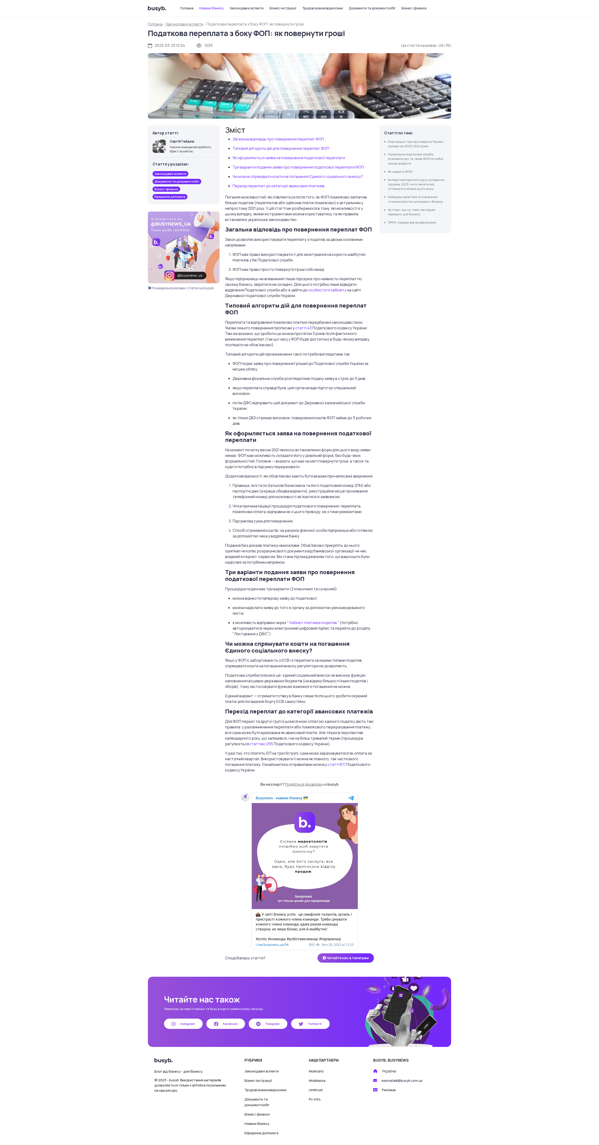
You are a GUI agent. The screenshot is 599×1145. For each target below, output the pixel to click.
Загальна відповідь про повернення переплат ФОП (278, 139)
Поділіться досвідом (303, 784)
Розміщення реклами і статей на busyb (182, 288)
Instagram (187, 1024)
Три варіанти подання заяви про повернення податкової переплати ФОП (298, 167)
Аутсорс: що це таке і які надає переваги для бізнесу (411, 212)
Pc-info (315, 1099)
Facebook (229, 1024)
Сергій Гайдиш (182, 141)
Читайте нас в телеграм (347, 958)
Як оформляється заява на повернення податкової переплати (289, 157)
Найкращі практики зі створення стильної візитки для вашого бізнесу (415, 199)
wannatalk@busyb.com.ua (401, 1080)
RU (448, 45)
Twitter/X (314, 1024)
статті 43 (303, 327)
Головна (187, 8)
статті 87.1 (337, 764)
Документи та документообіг (372, 8)
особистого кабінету (327, 290)
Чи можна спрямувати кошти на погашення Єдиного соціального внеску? (298, 176)
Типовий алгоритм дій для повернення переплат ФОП (281, 148)
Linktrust (316, 1090)
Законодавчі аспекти (246, 8)
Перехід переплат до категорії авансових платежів (279, 185)
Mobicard (316, 1071)
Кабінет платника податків (313, 622)
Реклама (389, 1090)
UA (440, 45)
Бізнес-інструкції (283, 8)
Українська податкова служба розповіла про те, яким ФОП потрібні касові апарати (415, 158)
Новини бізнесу (211, 8)
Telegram (272, 1024)
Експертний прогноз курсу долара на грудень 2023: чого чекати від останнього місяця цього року (416, 184)
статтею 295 (262, 743)
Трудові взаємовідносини (322, 8)
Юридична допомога (261, 1133)
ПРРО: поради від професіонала (412, 222)
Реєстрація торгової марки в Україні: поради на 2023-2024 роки (416, 143)
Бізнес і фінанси (414, 8)
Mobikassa (317, 1080)
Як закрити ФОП (400, 171)
